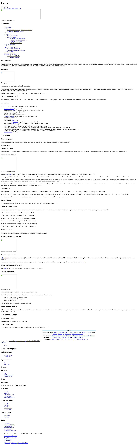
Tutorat (53, 339)
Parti (53, 335)
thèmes (5, 210)
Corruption (73, 332)
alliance (9, 174)
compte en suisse (8, 132)
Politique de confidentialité (10, 436)
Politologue (61, 334)
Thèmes (84, 332)
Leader (67, 332)
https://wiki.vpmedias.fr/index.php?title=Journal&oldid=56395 (24, 341)
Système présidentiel (82, 339)
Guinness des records (71, 339)
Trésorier (68, 335)
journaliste (5, 258)
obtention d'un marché (9, 116)
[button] (1, 367)
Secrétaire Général (60, 335)
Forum (62, 339)
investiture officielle (9, 109)
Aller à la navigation (6, 8)
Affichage (61, 332)
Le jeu (5, 345)
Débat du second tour (77, 334)
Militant (55, 334)
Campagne (55, 332)
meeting (13, 120)
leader (14, 110)
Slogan (89, 332)
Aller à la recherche (16, 8)
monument (11, 117)
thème (12, 123)
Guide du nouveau (55, 337)
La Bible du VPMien (77, 337)
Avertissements (7, 438)
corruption (15, 122)
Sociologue (68, 334)
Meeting (79, 332)
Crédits (92, 335)
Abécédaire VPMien (66, 337)
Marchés (58, 339)
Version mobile (7, 440)
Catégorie (3, 342)
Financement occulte (84, 335)
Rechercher (4, 382)
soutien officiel (7, 124)
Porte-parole (75, 335)
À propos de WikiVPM (10, 437)
